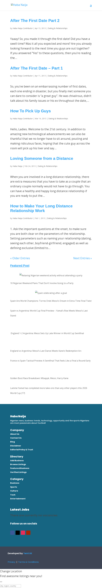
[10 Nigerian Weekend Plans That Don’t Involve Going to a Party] (51, 275)
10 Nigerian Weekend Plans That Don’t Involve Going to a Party (41, 283)
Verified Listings (18, 472)
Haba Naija (17, 166)
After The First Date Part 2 (35, 20)
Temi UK (27, 553)
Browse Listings (18, 464)
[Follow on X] (18, 533)
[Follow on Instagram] (23, 533)
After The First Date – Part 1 (36, 68)
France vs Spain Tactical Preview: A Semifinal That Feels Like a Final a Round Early (50, 360)
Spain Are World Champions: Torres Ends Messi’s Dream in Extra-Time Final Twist (51, 300)
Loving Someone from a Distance (41, 158)
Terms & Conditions (28, 562)
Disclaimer (15, 445)
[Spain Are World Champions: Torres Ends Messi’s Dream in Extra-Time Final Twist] (51, 293)
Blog (12, 441)
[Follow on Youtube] (28, 533)
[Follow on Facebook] (12, 533)
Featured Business (19, 468)
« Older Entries (20, 258)
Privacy (12, 562)
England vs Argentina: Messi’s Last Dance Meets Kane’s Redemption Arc (45, 350)
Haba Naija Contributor (23, 28)
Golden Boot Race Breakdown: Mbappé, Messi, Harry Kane (39, 378)
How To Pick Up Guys (30, 111)
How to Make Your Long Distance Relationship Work (41, 208)
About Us (14, 434)
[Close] (1, 581)
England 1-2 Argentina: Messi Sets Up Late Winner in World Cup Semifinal (47, 333)
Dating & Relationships (57, 28)
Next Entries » (82, 258)
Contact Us (16, 438)
